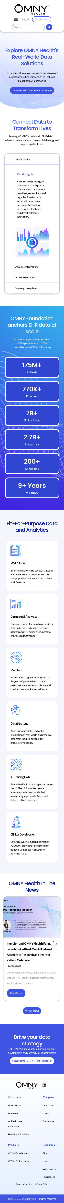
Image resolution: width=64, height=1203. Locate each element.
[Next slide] (53, 942)
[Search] (49, 27)
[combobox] (28, 27)
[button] (16, 19)
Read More (16, 993)
